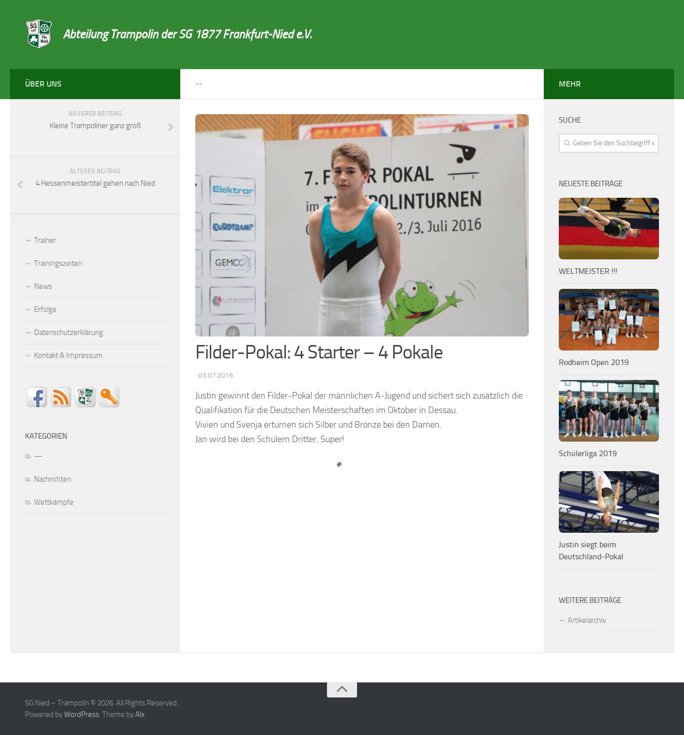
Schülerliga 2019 (588, 453)
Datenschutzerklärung (68, 332)
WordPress (81, 714)
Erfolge (45, 309)
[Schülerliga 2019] (609, 411)
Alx (140, 714)
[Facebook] (159, 82)
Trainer (45, 240)
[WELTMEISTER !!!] (609, 228)
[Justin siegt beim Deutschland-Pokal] (609, 502)
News (43, 286)
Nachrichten (52, 479)
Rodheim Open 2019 (594, 362)
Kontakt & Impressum (68, 355)
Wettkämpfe (54, 502)
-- (198, 84)
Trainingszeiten (58, 263)
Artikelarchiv (587, 620)
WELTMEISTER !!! (588, 271)
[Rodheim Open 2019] (609, 319)
